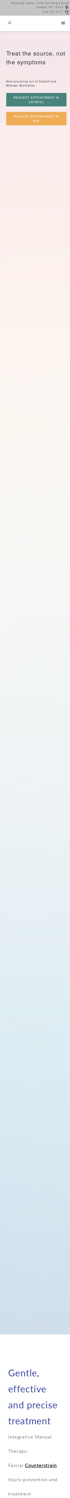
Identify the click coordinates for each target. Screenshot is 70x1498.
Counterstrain (41, 1465)
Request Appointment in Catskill (36, 99)
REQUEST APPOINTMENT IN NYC (36, 118)
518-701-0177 (53, 12)
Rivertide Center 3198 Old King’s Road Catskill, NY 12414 (40, 5)
